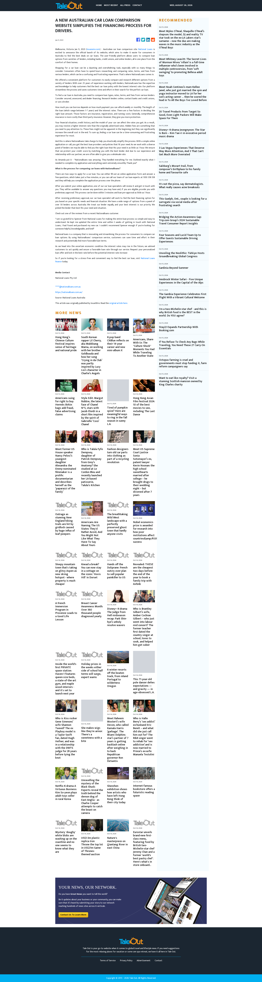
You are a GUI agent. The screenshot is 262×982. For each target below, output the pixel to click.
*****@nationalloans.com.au (68, 287)
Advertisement (143, 960)
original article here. (118, 303)
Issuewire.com (93, 49)
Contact (158, 960)
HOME (99, 5)
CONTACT (137, 5)
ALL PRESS (125, 5)
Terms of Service (108, 960)
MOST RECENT (111, 5)
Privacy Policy (126, 960)
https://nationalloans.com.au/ (68, 292)
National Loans (145, 49)
